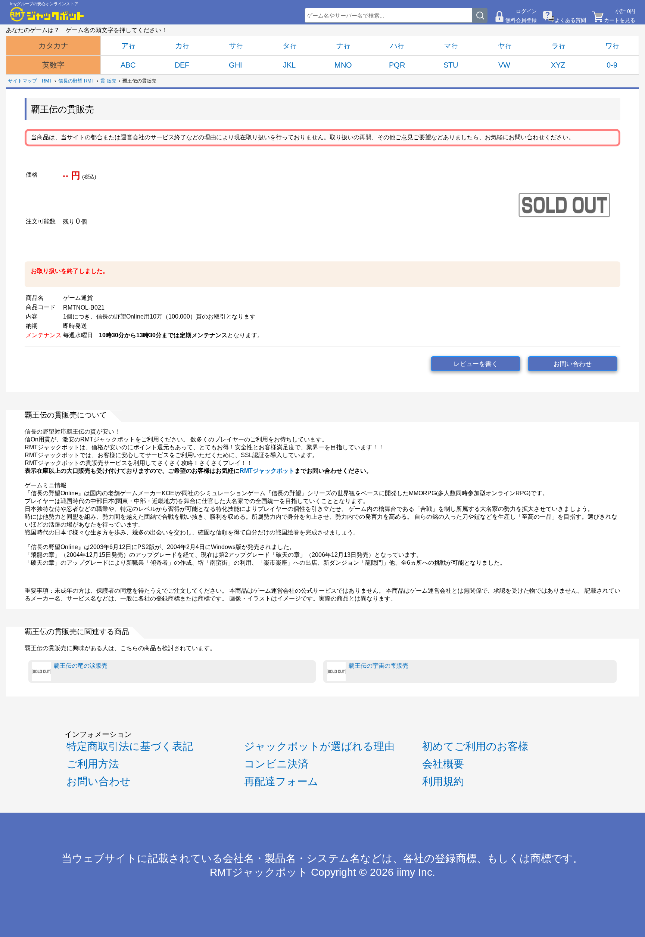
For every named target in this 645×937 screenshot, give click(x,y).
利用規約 (443, 781)
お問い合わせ (573, 363)
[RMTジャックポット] (47, 14)
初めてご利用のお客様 (475, 746)
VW (504, 65)
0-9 (612, 65)
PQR (397, 65)
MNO (343, 65)
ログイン (526, 11)
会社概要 (443, 764)
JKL (289, 65)
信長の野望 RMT (76, 81)
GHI (235, 65)
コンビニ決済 (276, 764)
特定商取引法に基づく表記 (129, 746)
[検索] (480, 15)
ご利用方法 (92, 764)
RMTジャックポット (267, 471)
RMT (47, 81)
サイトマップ (22, 81)
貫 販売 (108, 81)
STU (450, 65)
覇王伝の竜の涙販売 (81, 666)
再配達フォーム (281, 781)
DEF (182, 65)
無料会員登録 (521, 20)
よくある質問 (570, 20)
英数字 (53, 65)
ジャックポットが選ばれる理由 (319, 746)
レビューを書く (476, 363)
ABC (128, 65)
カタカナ (53, 45)
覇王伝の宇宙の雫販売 (378, 666)
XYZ (558, 65)
